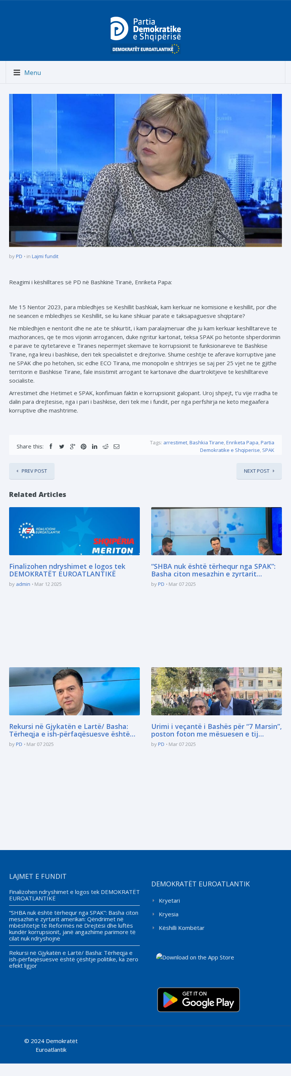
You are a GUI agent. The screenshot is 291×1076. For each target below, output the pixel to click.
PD (19, 256)
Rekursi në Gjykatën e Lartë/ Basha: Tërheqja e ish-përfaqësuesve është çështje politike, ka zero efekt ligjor (69, 730)
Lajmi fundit (45, 256)
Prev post (34, 470)
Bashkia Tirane (206, 442)
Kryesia (168, 914)
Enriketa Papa (242, 442)
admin (23, 584)
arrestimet (175, 442)
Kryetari (169, 900)
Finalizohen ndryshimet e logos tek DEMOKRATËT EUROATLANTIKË (67, 570)
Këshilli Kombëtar (182, 927)
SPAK (268, 450)
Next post (256, 470)
